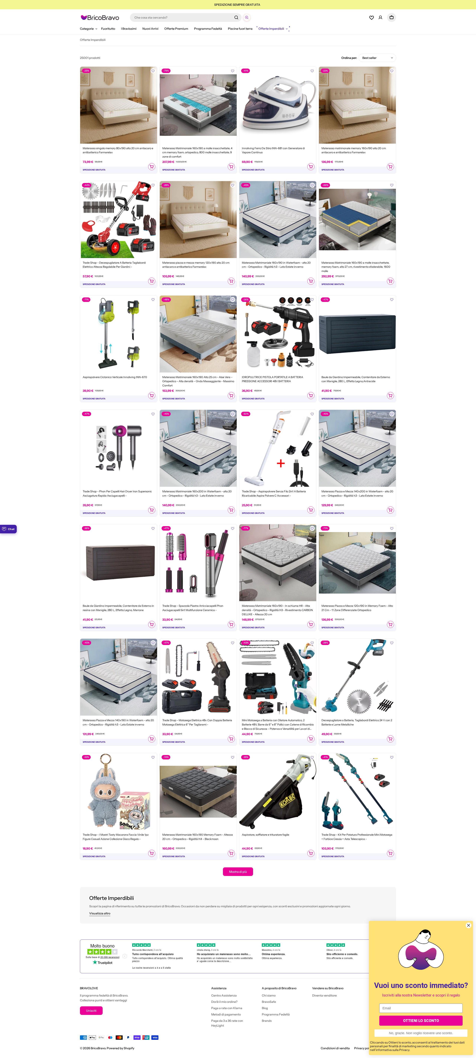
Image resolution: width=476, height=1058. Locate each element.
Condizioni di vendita (335, 1048)
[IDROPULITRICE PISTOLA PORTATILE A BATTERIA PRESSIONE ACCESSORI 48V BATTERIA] (277, 334)
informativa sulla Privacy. (393, 1050)
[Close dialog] (469, 925)
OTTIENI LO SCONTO (421, 1020)
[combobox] (186, 17)
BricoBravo (98, 1048)
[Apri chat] (246, 17)
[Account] (380, 17)
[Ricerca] (236, 17)
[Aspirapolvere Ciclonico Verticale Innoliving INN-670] (118, 334)
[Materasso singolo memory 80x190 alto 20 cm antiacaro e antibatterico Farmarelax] (118, 105)
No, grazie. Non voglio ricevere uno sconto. (421, 1033)
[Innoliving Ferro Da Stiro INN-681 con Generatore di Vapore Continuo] (277, 105)
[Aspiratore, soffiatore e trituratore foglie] (277, 791)
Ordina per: (349, 58)
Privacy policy (363, 1048)
